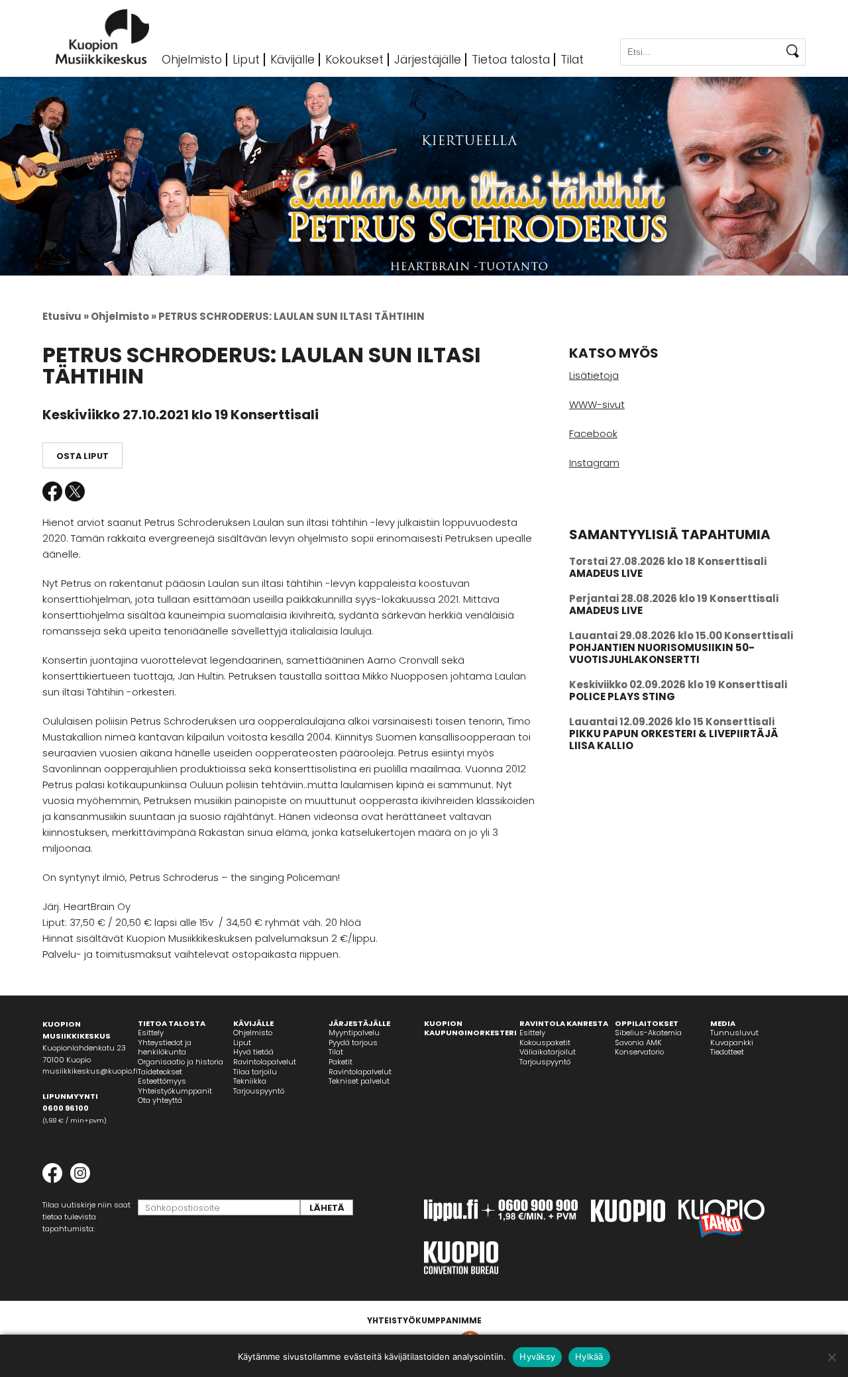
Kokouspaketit (544, 1042)
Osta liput (82, 456)
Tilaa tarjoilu (255, 1071)
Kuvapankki (731, 1042)
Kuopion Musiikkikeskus (103, 36)
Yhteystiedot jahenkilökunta (164, 1047)
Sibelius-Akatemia (648, 1032)
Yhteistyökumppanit (175, 1091)
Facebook (52, 491)
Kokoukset (354, 59)
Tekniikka (249, 1081)
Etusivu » (65, 316)
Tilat (572, 59)
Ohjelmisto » (123, 316)
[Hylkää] (831, 1357)
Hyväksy (537, 1356)
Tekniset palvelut (359, 1081)
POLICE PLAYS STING (622, 696)
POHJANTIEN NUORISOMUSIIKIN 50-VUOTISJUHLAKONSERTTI (662, 653)
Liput (246, 59)
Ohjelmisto (192, 59)
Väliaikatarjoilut (547, 1051)
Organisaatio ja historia (180, 1061)
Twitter (75, 491)
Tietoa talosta (511, 59)
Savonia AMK (638, 1042)
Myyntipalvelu (354, 1032)
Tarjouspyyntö (258, 1091)
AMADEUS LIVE (606, 573)
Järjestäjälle (427, 59)
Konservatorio (639, 1051)
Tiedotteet (727, 1051)
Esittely (151, 1032)
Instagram (594, 463)
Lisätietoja (594, 375)
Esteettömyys (162, 1081)
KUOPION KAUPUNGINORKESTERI (470, 1028)
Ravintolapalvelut (264, 1061)
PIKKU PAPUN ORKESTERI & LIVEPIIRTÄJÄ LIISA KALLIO (673, 739)
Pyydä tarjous (353, 1042)
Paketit (340, 1061)
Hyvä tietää (253, 1051)
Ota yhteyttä (160, 1100)
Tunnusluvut (734, 1032)
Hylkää (589, 1356)
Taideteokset (160, 1071)
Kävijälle (292, 59)
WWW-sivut (597, 404)
